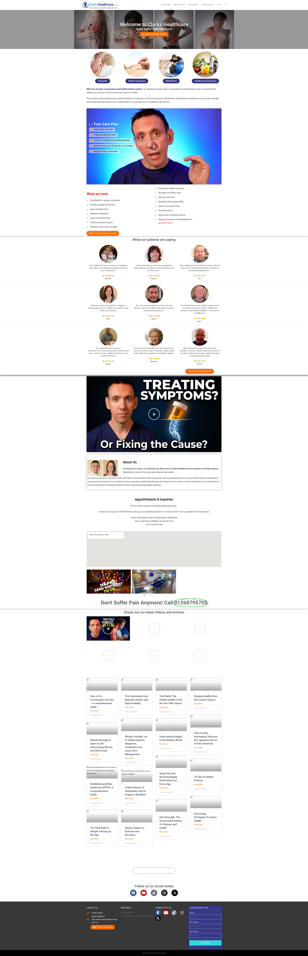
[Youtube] (143, 893)
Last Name (193, 931)
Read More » (94, 711)
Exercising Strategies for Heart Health (205, 817)
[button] (154, 146)
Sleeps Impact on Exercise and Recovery (134, 831)
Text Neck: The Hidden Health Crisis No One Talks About (171, 700)
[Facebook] (133, 893)
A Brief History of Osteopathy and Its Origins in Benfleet (135, 791)
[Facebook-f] (158, 912)
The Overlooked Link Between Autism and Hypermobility (136, 700)
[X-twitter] (174, 893)
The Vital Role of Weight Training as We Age (100, 831)
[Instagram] (164, 893)
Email (191, 912)
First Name (193, 922)
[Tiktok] (154, 893)
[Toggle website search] (225, 4)
